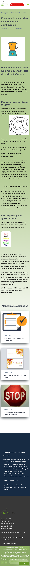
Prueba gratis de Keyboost (17, 4)
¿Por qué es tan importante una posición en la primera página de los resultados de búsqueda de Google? (16, 466)
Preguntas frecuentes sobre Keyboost (16, 476)
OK (24, 563)
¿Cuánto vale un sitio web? (13, 485)
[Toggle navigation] (28, 4)
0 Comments (18, 28)
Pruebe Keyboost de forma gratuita (12, 537)
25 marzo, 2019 (6, 28)
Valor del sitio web (10, 481)
